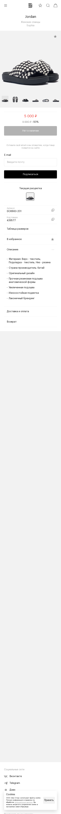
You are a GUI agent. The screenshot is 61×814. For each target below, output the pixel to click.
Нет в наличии (30, 131)
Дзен (12, 790)
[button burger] (5, 5)
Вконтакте (15, 776)
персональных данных (24, 802)
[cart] (55, 5)
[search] (48, 5)
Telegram (14, 783)
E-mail (7, 155)
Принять (49, 800)
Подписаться (30, 174)
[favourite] (40, 5)
